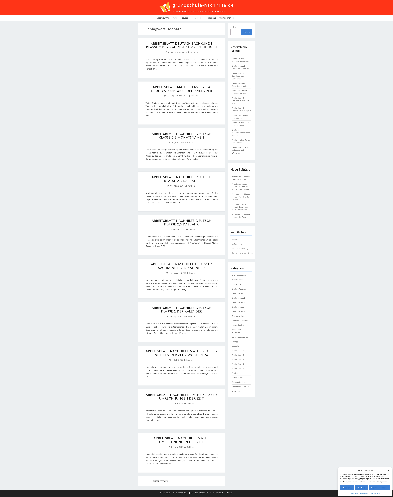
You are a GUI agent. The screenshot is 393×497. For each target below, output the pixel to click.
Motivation (236, 373)
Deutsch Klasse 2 (238, 298)
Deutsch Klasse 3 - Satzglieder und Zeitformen (239, 76)
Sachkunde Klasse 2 (239, 382)
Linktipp (235, 341)
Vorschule (211, 18)
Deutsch (185, 18)
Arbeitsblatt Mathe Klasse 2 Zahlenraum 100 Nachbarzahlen (240, 207)
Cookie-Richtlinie (354, 493)
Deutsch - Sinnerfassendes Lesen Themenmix (241, 133)
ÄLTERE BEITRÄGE (160, 481)
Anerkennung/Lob (239, 275)
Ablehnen (361, 488)
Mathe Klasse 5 (238, 368)
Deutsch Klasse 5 (238, 311)
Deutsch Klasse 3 (238, 302)
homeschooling (238, 325)
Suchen (233, 27)
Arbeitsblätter (163, 18)
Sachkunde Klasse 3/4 (240, 387)
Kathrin (194, 52)
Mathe (175, 18)
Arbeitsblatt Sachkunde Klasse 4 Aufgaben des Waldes (241, 197)
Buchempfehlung (239, 284)
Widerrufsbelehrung (240, 248)
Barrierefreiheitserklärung (242, 253)
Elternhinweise (238, 316)
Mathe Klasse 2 (238, 355)
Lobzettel (235, 346)
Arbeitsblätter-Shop (227, 18)
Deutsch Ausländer (239, 289)
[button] (389, 470)
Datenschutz (237, 244)
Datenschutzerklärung (366, 493)
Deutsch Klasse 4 (238, 307)
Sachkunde (198, 18)
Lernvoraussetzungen (240, 337)
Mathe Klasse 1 (238, 350)
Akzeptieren (347, 488)
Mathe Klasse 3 (238, 359)
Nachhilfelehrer (238, 377)
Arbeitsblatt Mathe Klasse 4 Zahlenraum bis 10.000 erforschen (240, 187)
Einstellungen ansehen (379, 488)
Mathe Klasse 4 (238, 364)
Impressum (377, 493)
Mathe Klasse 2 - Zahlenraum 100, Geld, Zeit (241, 101)
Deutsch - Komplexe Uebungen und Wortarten (240, 150)
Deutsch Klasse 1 (238, 293)
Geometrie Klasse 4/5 (240, 320)
